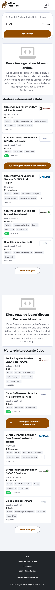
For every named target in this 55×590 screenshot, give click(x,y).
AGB (27, 557)
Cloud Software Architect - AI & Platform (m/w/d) (21, 139)
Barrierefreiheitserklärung (27, 578)
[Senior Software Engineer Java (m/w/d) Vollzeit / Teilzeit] (27, 189)
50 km (45, 24)
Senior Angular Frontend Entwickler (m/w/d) (21, 108)
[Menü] (51, 4)
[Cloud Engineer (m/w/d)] (27, 251)
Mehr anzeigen (27, 270)
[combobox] (29, 17)
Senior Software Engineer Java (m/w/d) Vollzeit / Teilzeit (19, 179)
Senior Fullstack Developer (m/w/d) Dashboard (19, 212)
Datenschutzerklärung (27, 561)
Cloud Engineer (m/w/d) (18, 242)
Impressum (27, 566)
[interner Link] (10, 4)
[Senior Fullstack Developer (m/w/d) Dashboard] (27, 222)
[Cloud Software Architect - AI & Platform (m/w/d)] (27, 146)
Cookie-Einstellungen (27, 571)
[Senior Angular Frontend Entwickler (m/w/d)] (27, 118)
